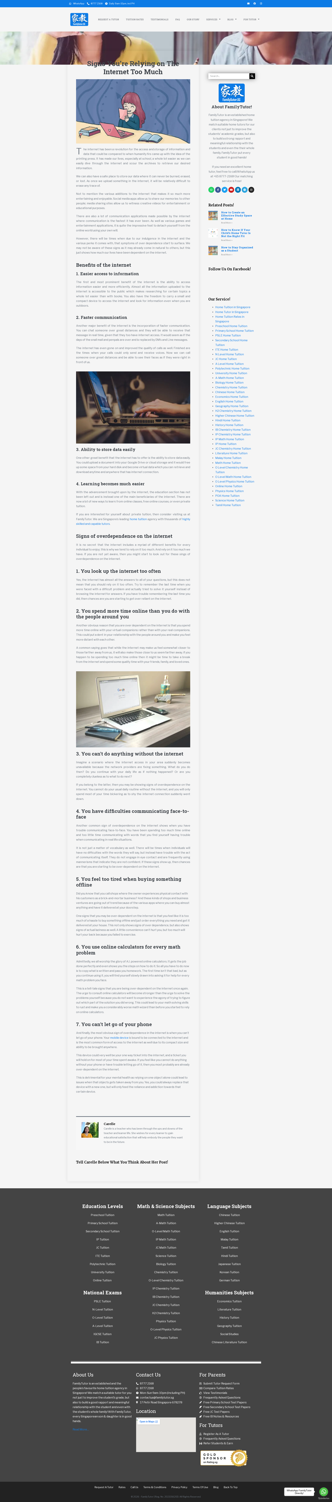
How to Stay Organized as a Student (237, 249)
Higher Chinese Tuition (229, 1223)
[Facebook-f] (218, 190)
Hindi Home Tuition (227, 420)
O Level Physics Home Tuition (234, 481)
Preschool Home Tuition (231, 326)
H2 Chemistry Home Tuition (233, 411)
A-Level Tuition (102, 1326)
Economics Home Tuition (231, 396)
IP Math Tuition (166, 1239)
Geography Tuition (229, 1326)
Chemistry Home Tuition (231, 387)
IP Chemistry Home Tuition (233, 434)
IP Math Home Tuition (229, 439)
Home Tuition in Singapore (232, 307)
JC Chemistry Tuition (165, 1305)
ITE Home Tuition (226, 349)
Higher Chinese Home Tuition (234, 415)
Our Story (193, 19)
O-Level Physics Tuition (165, 1329)
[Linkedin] (238, 190)
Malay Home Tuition (228, 458)
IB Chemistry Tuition (166, 1297)
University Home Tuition (231, 373)
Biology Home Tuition (229, 382)
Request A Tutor (108, 19)
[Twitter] (225, 190)
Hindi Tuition (229, 1256)
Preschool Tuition (102, 1215)
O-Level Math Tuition (166, 1231)
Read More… (81, 1429)
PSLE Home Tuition (228, 335)
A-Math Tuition (166, 1223)
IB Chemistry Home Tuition (233, 429)
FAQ (177, 19)
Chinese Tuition (229, 1215)
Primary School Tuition (103, 1223)
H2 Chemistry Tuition (166, 1313)
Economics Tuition (229, 1301)
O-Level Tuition (102, 1317)
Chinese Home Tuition (230, 392)
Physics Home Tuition (229, 491)
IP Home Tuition (225, 444)
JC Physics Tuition (166, 1337)
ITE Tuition (102, 1256)
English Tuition (229, 1231)
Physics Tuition (166, 1321)
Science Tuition (166, 1256)
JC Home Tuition (226, 359)
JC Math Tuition (166, 1247)
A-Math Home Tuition (229, 378)
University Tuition (102, 1272)
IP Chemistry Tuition (166, 1288)
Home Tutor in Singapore (231, 312)
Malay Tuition (229, 1239)
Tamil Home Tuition (228, 505)
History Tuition (229, 1317)
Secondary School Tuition (102, 1231)
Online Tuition (102, 1280)
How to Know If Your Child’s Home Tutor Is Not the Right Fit (236, 233)
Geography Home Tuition (231, 406)
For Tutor (249, 19)
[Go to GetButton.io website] (323, 1498)
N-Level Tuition (102, 1309)
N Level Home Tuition (229, 354)
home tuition (138, 519)
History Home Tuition (229, 425)
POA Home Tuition (227, 495)
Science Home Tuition (229, 500)
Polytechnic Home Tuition (232, 368)
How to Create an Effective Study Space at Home (236, 215)
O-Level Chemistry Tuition (166, 1280)
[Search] (252, 76)
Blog (230, 19)
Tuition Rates (135, 19)
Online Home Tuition (228, 486)
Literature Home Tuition (231, 453)
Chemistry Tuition (166, 1272)
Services (211, 19)
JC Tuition (102, 1247)
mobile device (119, 1037)
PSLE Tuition (102, 1301)
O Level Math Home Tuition (233, 477)
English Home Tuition (229, 401)
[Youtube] (231, 190)
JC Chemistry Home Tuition (233, 448)
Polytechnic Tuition (102, 1264)
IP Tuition (102, 1239)
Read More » (226, 223)
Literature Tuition (229, 1309)
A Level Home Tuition (229, 364)
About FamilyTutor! (231, 107)
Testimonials (159, 19)
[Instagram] (251, 190)
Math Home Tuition (228, 463)
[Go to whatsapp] (323, 1491)
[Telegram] (245, 190)
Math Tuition (166, 1215)
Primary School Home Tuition (234, 330)
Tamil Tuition (229, 1247)
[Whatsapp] (211, 190)
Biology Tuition (166, 1264)
